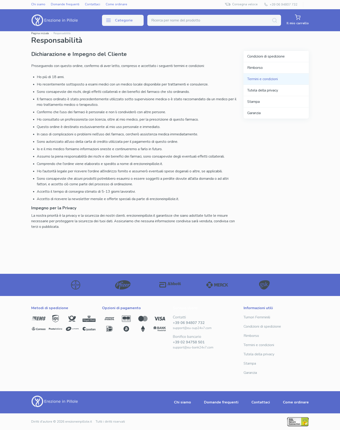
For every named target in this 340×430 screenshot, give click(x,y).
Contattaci (92, 4)
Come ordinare (116, 4)
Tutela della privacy (262, 90)
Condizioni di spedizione (266, 56)
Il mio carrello (298, 23)
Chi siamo (38, 4)
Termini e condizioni (262, 79)
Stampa (253, 101)
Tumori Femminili (257, 317)
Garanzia (254, 113)
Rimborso (255, 67)
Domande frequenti (65, 4)
